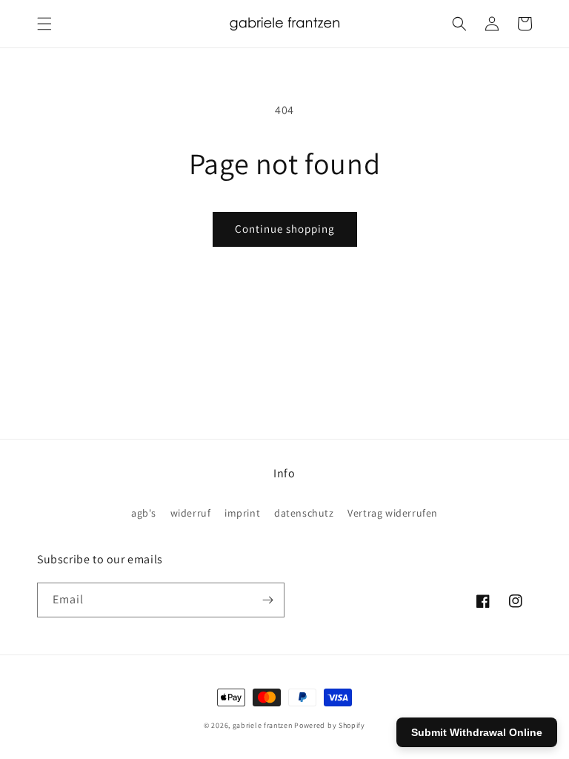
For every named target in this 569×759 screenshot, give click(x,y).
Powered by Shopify (329, 725)
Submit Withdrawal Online (476, 732)
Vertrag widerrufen (392, 513)
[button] (44, 23)
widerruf (190, 513)
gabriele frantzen (263, 725)
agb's (143, 513)
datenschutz (304, 513)
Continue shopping (285, 229)
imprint (242, 513)
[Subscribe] (267, 600)
